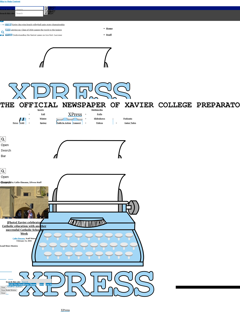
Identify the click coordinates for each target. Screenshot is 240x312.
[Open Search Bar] (2, 32)
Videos (99, 123)
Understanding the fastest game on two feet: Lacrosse (37, 35)
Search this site (7, 9)
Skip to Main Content (10, 1)
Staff (109, 34)
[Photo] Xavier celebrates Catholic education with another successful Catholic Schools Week (24, 227)
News (15, 123)
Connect (77, 123)
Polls (99, 114)
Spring (43, 123)
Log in (49, 284)
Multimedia (97, 109)
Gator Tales (130, 123)
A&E (22, 123)
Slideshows (99, 118)
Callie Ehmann (19, 238)
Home (109, 28)
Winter (43, 118)
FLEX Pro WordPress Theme (22, 284)
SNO (42, 284)
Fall (43, 114)
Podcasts (127, 118)
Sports (41, 109)
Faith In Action (64, 123)
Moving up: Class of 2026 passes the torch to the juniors (36, 29)
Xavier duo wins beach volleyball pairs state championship (38, 24)
